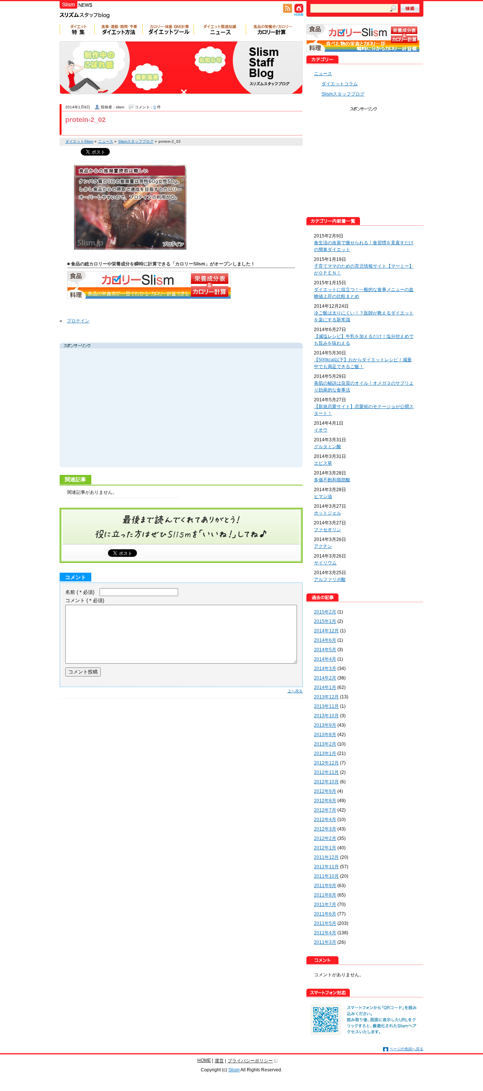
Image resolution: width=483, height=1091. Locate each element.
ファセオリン (327, 529)
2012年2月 (325, 838)
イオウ (321, 430)
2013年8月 (325, 734)
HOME (204, 1060)
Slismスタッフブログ (343, 94)
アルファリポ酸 (330, 579)
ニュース (323, 73)
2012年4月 (325, 819)
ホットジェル (327, 513)
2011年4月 (325, 932)
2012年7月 (325, 810)
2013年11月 (326, 706)
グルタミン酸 (327, 446)
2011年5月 (325, 923)
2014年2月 (325, 678)
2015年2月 (325, 612)
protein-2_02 (85, 119)
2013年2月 (325, 744)
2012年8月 (325, 800)
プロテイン (78, 321)
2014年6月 (325, 640)
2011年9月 (325, 885)
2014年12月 (326, 630)
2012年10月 (326, 781)
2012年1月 (325, 848)
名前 (79, 592)
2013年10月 (326, 715)
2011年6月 (325, 914)
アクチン (323, 546)
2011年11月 (326, 866)
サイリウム (325, 563)
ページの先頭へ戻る (406, 1049)
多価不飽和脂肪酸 (332, 479)
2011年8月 (325, 895)
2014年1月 (325, 687)
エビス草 (323, 463)
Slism (234, 1070)
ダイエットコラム (339, 83)
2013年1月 (325, 753)
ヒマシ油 (323, 496)
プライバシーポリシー (250, 1060)
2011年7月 (325, 904)
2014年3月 (325, 668)
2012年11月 (326, 772)
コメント (84, 600)
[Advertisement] (132, 409)
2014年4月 (325, 659)
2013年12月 (326, 697)
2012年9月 (325, 791)
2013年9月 (325, 725)
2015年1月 (325, 621)
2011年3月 (325, 942)
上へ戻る (295, 691)
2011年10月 (326, 876)
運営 (219, 1060)
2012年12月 (326, 763)
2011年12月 (326, 857)
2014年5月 (325, 649)
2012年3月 (325, 829)
